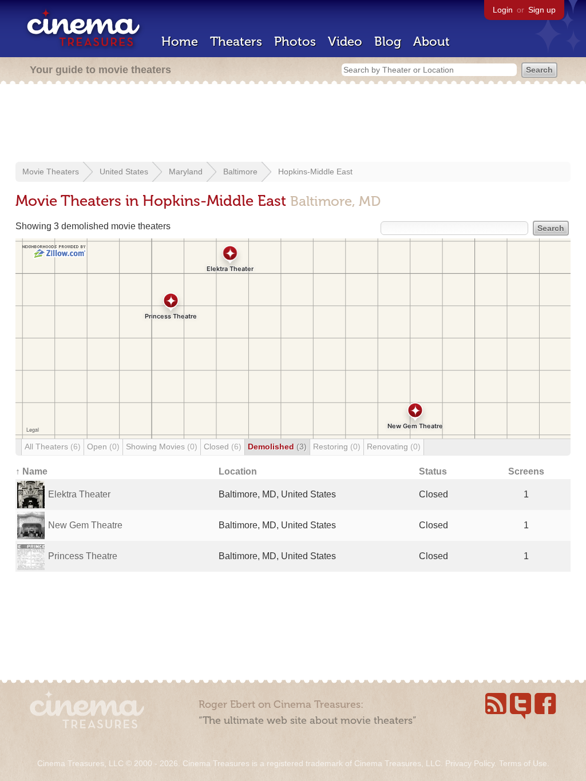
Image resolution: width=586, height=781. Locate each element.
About (431, 41)
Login (503, 9)
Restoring (337, 446)
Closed (222, 446)
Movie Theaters (50, 171)
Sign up (542, 9)
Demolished (277, 446)
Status (433, 471)
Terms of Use (523, 763)
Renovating (394, 446)
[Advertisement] (293, 124)
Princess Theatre (82, 556)
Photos (295, 41)
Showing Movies (161, 446)
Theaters (236, 41)
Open (103, 446)
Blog (387, 41)
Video (345, 41)
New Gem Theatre (85, 525)
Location (238, 471)
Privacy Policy (469, 763)
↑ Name (31, 471)
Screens (526, 471)
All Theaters (53, 446)
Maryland (186, 171)
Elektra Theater (79, 494)
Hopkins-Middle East (315, 171)
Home (179, 41)
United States (124, 171)
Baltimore (240, 171)
